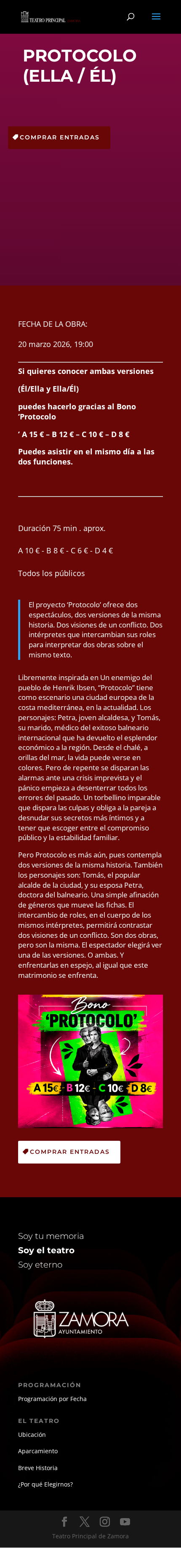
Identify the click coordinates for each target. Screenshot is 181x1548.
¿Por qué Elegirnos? (45, 1484)
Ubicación (32, 1435)
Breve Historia (38, 1468)
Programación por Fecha (52, 1399)
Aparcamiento (38, 1451)
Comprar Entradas (60, 137)
